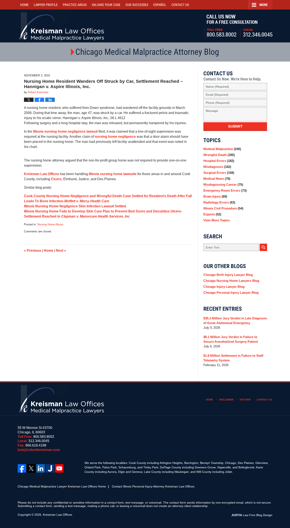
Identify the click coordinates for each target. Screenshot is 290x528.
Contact (180, 5)
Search (263, 247)
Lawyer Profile (46, 5)
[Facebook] (22, 468)
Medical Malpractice (222, 149)
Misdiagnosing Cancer (223, 184)
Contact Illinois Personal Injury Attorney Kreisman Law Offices (153, 486)
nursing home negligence (115, 136)
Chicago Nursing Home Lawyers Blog (231, 280)
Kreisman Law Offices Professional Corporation (62, 26)
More (263, 5)
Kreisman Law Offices (41, 174)
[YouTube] (59, 468)
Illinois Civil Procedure (223, 208)
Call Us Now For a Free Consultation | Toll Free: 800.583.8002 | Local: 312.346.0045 (238, 26)
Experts (212, 214)
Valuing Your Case (106, 5)
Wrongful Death (219, 155)
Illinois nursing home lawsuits (113, 174)
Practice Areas (75, 5)
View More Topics (216, 220)
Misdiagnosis (217, 167)
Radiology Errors (219, 202)
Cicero (56, 179)
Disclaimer (226, 399)
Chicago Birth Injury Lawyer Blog (228, 275)
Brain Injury (215, 196)
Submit (235, 126)
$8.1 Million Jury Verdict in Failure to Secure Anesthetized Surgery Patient (230, 339)
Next (61, 250)
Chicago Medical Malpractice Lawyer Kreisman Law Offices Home (62, 486)
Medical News (216, 178)
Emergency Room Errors (225, 190)
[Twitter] (31, 468)
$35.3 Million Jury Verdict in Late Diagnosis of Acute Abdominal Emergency (235, 320)
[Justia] (50, 468)
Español (159, 5)
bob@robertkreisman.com (39, 450)
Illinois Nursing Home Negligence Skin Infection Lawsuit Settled (75, 206)
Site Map (245, 399)
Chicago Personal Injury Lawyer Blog (231, 292)
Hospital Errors (218, 161)
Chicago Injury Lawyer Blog (224, 286)
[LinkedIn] (40, 468)
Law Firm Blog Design (251, 515)
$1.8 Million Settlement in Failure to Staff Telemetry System (233, 358)
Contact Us (264, 399)
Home (24, 5)
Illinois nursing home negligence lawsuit (65, 131)
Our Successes (136, 5)
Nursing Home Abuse (50, 224)
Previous (32, 250)
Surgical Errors (218, 172)
